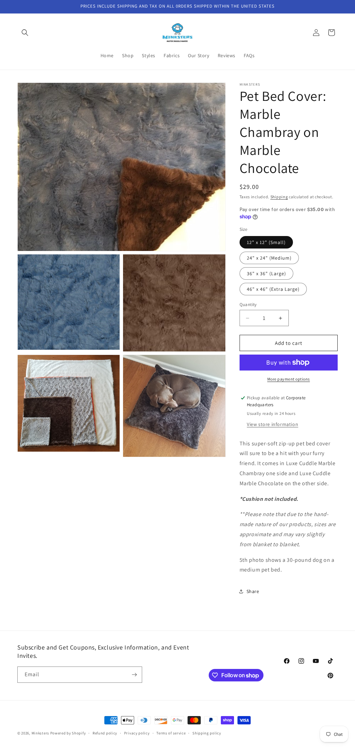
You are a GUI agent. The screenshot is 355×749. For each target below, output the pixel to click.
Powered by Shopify (68, 733)
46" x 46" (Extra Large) (273, 289)
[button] (25, 32)
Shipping (279, 196)
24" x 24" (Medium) (269, 258)
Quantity (248, 304)
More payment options (288, 379)
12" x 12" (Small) (266, 242)
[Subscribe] (134, 675)
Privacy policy (137, 733)
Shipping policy (206, 733)
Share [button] (252, 591)
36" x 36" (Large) (266, 273)
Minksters (40, 733)
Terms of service (170, 733)
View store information (272, 424)
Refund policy (105, 733)
